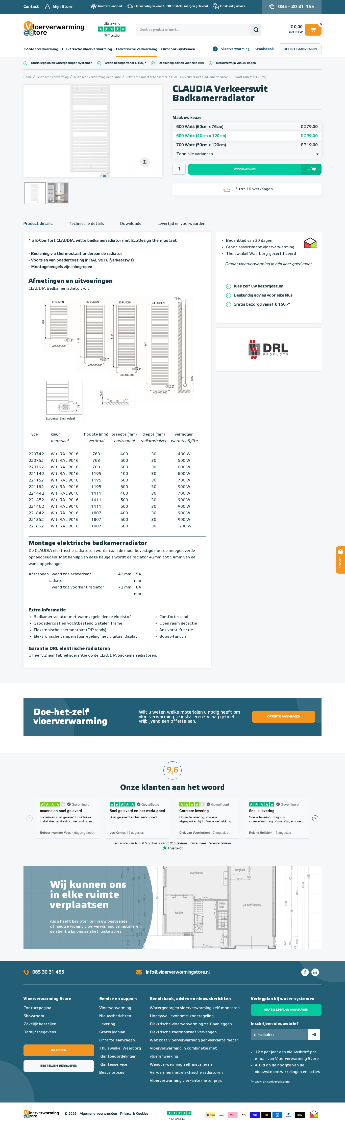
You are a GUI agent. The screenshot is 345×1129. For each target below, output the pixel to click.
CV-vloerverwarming (40, 49)
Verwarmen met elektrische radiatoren (186, 1073)
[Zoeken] (256, 30)
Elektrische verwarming (136, 49)
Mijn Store (62, 7)
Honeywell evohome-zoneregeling (182, 1016)
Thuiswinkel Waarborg (120, 1048)
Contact (31, 7)
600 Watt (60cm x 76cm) (247, 127)
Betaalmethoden (255, 1114)
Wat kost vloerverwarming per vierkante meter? (195, 1040)
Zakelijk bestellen (39, 1024)
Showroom (33, 1016)
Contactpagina (37, 1008)
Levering (107, 1024)
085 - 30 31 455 (296, 7)
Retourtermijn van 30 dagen (236, 63)
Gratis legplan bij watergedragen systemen (61, 63)
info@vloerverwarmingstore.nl (178, 972)
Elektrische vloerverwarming (87, 49)
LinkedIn (315, 972)
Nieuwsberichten (115, 1016)
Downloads (130, 224)
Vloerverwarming (235, 49)
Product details (38, 224)
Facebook (305, 972)
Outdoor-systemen (178, 49)
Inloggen (58, 1050)
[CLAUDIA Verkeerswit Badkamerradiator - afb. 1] (92, 131)
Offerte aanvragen (300, 49)
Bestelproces (111, 1073)
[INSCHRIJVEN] (314, 1034)
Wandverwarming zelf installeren (181, 1065)
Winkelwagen (313, 29)
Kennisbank (264, 49)
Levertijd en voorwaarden (181, 224)
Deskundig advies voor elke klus (181, 63)
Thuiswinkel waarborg (314, 1114)
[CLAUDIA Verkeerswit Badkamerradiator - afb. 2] (57, 193)
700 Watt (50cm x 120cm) (247, 145)
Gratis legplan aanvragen (286, 1009)
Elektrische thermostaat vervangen (183, 1032)
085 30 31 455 (48, 972)
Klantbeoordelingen (117, 1057)
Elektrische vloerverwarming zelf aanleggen (191, 1024)
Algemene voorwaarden (98, 1113)
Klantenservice (113, 1065)
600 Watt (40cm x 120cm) (247, 136)
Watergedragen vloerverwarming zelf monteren (195, 1008)
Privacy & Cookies (134, 1113)
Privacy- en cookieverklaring (270, 1081)
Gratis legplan (112, 1032)
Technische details (86, 224)
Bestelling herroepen (58, 1065)
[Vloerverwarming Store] (55, 28)
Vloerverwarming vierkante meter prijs (186, 1081)
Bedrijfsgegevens (39, 1032)
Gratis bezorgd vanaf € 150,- (125, 63)
